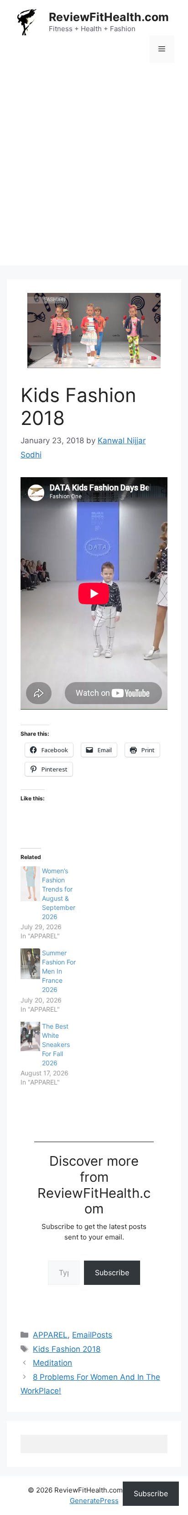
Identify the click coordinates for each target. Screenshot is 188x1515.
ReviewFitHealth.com (109, 17)
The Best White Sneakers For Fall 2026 (56, 1044)
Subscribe (112, 1272)
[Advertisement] (94, 171)
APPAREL (50, 1334)
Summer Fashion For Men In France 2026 (59, 971)
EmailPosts (92, 1334)
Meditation (52, 1362)
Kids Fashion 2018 (66, 1349)
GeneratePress (94, 1500)
